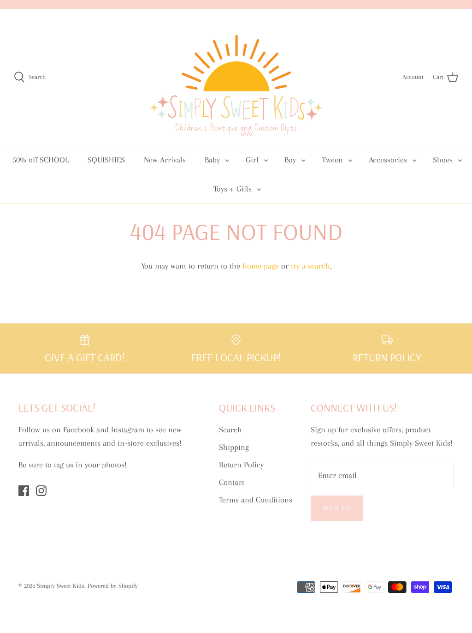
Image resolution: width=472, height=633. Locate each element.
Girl (252, 159)
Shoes (443, 159)
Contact (231, 482)
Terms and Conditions (255, 499)
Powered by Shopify (113, 585)
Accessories (388, 159)
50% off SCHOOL (40, 159)
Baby (212, 159)
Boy (290, 159)
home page (260, 265)
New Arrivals (165, 159)
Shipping (234, 447)
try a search (310, 265)
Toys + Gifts (232, 188)
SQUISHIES (106, 159)
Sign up (337, 508)
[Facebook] (23, 490)
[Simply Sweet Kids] (236, 77)
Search (230, 429)
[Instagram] (41, 490)
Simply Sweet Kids (60, 585)
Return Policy (241, 464)
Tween (332, 159)
